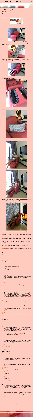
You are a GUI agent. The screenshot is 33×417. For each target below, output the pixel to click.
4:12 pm (11, 384)
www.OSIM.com (15, 251)
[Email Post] (2, 252)
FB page (8, 248)
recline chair (13, 315)
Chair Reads (6, 373)
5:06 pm (9, 373)
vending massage (20, 347)
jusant (18, 415)
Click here (23, 248)
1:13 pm (9, 378)
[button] (2, 13)
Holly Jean (8, 268)
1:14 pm (7, 260)
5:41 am (10, 367)
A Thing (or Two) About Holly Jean (12, 1)
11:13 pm (9, 346)
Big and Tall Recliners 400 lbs (20, 387)
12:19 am (7, 291)
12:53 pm (11, 268)
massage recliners (28, 296)
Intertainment (6, 312)
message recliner (23, 352)
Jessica (5, 362)
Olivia (5, 357)
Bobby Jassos (6, 351)
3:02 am (7, 319)
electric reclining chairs (10, 278)
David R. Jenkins (6, 384)
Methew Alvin (6, 367)
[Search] (23, 2)
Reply (5, 262)
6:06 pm (9, 351)
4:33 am (9, 390)
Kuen (5, 260)
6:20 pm (7, 357)
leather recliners (6, 326)
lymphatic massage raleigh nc (11, 393)
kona (5, 291)
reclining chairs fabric (18, 330)
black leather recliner (20, 334)
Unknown (5, 346)
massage (12, 347)
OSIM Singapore (4, 248)
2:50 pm (10, 312)
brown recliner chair (18, 343)
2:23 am (10, 326)
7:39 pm (7, 299)
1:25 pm (9, 274)
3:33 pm (9, 282)
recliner (13, 369)
